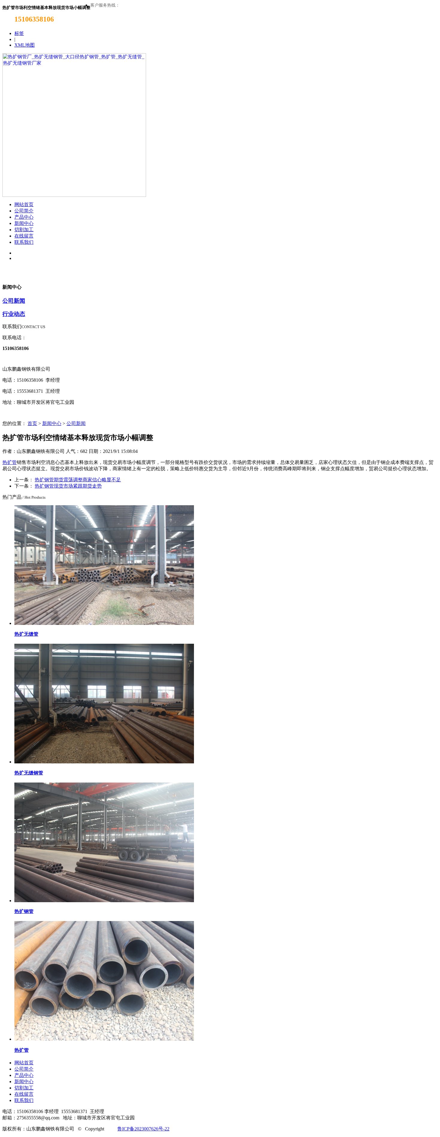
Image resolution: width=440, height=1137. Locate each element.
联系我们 (24, 242)
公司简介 (24, 210)
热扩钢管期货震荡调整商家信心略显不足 (78, 479)
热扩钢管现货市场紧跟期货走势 (68, 485)
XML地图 (24, 45)
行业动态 (13, 314)
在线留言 (24, 235)
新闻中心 (24, 223)
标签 (19, 33)
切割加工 (24, 229)
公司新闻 (13, 301)
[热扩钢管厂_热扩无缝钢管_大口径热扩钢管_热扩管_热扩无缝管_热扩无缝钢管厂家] (74, 195)
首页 (32, 423)
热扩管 (9, 462)
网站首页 (24, 204)
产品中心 (24, 217)
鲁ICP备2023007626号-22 (143, 1128)
